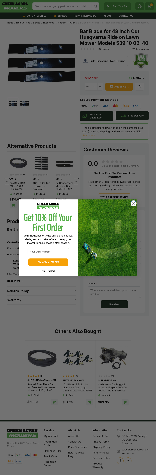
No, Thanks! (48, 271)
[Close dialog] (133, 203)
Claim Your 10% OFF (48, 262)
